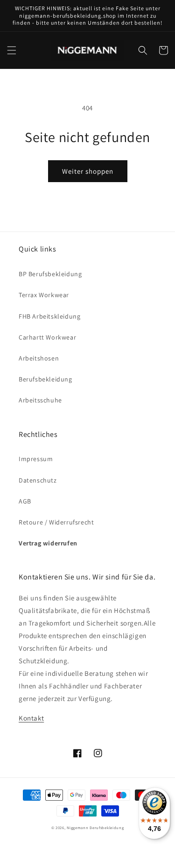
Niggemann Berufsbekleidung (95, 827)
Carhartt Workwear (47, 337)
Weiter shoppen (87, 171)
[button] (11, 50)
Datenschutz (38, 480)
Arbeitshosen (39, 358)
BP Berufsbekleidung (50, 274)
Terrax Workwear (44, 295)
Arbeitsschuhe (40, 400)
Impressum (36, 459)
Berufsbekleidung (45, 379)
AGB (25, 501)
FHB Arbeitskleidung (49, 316)
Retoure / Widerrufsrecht (56, 522)
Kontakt (31, 718)
